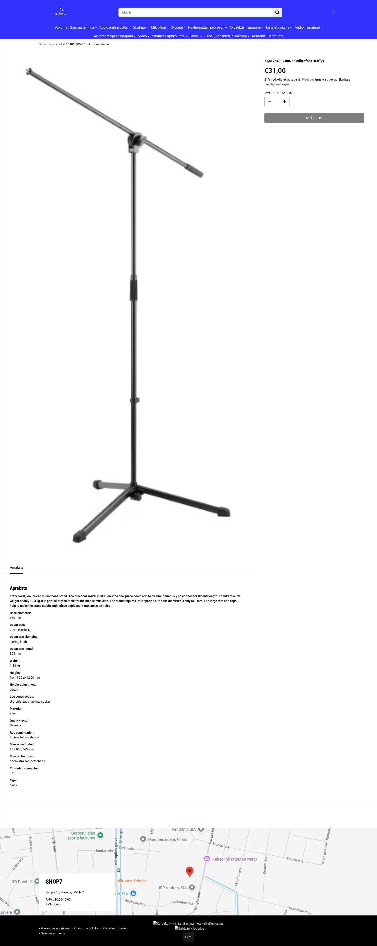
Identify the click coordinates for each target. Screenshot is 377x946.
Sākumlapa (46, 44)
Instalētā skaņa (278, 27)
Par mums (275, 36)
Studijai (177, 27)
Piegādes (308, 79)
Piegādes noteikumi (116, 928)
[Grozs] (333, 12)
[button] (277, 12)
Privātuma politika (86, 928)
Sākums (61, 27)
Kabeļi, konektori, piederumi (226, 36)
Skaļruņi (140, 27)
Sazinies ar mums (53, 933)
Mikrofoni (159, 27)
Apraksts (16, 567)
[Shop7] (61, 12)
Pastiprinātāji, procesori (206, 27)
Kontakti (258, 36)
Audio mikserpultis (114, 27)
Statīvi (195, 36)
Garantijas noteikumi (55, 928)
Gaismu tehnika (82, 27)
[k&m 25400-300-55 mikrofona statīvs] (125, 305)
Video (143, 36)
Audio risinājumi (308, 27)
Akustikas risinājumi (246, 27)
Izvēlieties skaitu (278, 93)
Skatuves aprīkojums (168, 36)
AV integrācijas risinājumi (114, 36)
